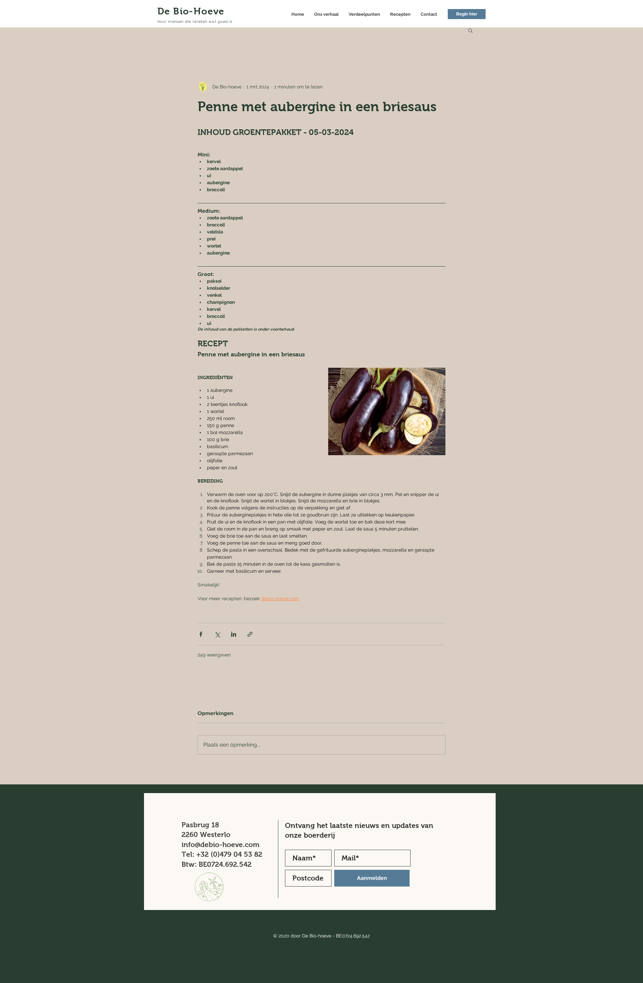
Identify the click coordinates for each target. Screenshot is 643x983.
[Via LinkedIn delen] (233, 634)
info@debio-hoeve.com (221, 844)
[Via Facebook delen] (201, 634)
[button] (470, 30)
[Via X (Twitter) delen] (217, 634)
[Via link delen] (250, 634)
